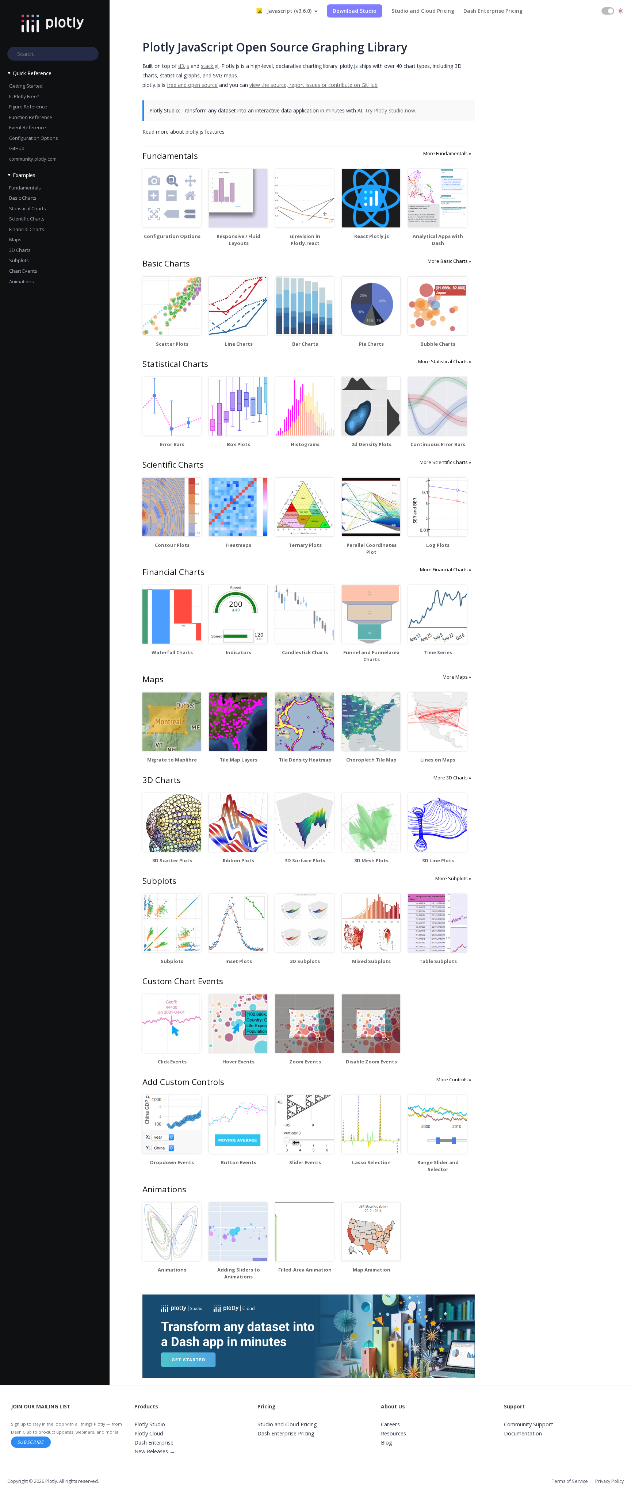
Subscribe (31, 1442)
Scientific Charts (27, 218)
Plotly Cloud (148, 1433)
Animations (21, 281)
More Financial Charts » (445, 569)
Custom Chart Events (182, 981)
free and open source (192, 84)
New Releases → (154, 1451)
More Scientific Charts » (445, 462)
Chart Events (23, 271)
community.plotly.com (33, 159)
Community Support (528, 1424)
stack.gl (209, 65)
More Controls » (453, 1079)
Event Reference (27, 127)
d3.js (183, 65)
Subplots (19, 260)
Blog (386, 1442)
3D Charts (20, 250)
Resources (393, 1433)
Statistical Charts (27, 208)
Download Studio (354, 10)
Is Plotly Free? (24, 96)
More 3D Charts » (452, 777)
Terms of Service (570, 1481)
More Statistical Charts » (444, 361)
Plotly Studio (149, 1424)
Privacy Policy (609, 1481)
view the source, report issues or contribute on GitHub (313, 84)
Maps (15, 239)
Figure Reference (28, 106)
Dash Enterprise (153, 1442)
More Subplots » (453, 878)
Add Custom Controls (183, 1082)
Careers (390, 1424)
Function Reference (30, 117)
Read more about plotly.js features (183, 131)
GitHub (16, 148)
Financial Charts (26, 229)
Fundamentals (25, 187)
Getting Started (26, 86)
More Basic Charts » (449, 261)
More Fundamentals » (447, 153)
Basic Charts (23, 198)
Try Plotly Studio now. (390, 110)
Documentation (523, 1433)
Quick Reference (32, 73)
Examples (24, 175)
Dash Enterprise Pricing (493, 10)
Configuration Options (33, 138)
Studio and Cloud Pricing (422, 10)
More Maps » (457, 677)
